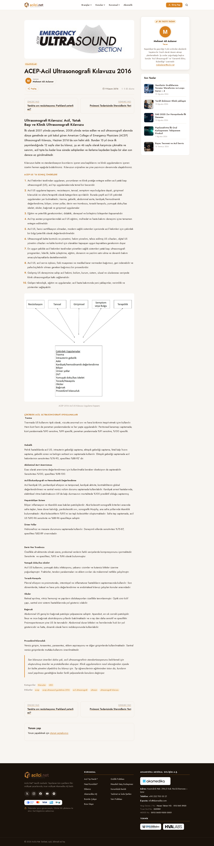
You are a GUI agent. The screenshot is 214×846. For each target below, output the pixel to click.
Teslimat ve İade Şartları (121, 794)
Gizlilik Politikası (117, 779)
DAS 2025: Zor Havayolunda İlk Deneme (170, 116)
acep (37, 690)
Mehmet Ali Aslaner (165, 41)
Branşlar (86, 5)
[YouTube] (47, 793)
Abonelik (128, 5)
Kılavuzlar (31, 64)
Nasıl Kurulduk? (91, 784)
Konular (99, 5)
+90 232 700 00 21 (158, 796)
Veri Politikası (116, 799)
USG (51, 685)
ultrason (94, 690)
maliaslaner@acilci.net (165, 64)
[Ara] (187, 5)
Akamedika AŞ (90, 794)
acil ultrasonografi (80, 690)
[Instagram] (34, 793)
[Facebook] (40, 793)
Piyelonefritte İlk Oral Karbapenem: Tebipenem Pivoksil (167, 130)
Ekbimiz (87, 789)
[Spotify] (54, 793)
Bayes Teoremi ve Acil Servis (169, 143)
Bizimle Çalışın (90, 799)
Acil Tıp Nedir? (91, 779)
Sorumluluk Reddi (118, 789)
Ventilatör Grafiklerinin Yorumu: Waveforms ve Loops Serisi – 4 (169, 88)
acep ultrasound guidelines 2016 (56, 690)
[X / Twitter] (27, 793)
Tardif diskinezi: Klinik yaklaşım (170, 101)
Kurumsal (113, 5)
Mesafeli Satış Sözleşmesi (122, 784)
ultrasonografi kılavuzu (109, 690)
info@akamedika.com (158, 800)
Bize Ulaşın (89, 804)
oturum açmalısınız (59, 733)
